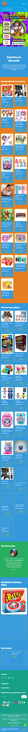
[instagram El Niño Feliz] (2, 678)
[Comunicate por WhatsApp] (25, 725)
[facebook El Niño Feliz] (6, 678)
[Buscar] (25, 9)
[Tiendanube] (14, 725)
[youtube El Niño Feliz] (9, 678)
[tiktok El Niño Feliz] (13, 678)
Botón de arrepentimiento (14, 722)
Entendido (23, 729)
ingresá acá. (14, 720)
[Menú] (26, 3)
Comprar (7, 125)
